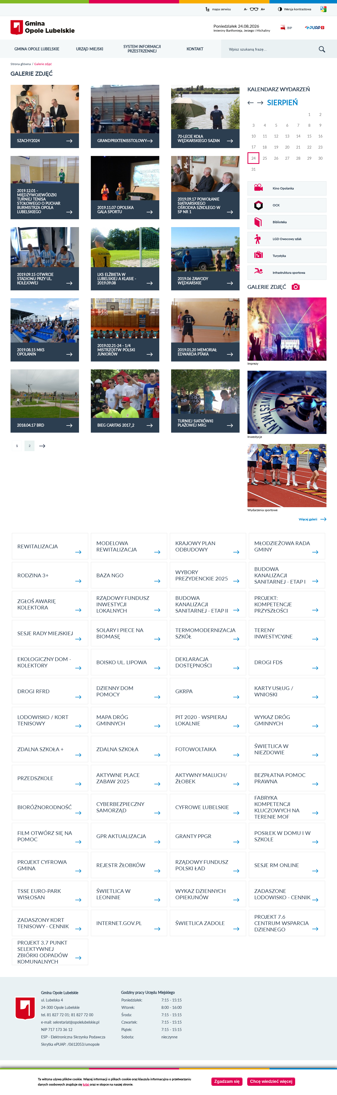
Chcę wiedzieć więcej (271, 1081)
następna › (42, 446)
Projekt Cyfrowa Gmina (42, 865)
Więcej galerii (308, 519)
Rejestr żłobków (120, 865)
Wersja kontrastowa (297, 9)
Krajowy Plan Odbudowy (195, 546)
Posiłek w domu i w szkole (282, 836)
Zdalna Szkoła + (40, 749)
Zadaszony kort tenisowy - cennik (43, 923)
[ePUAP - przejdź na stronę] (314, 31)
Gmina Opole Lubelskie (36, 49)
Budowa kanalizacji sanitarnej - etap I (280, 575)
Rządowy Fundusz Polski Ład (201, 865)
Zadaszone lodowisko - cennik (282, 894)
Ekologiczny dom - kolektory (44, 662)
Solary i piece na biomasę (119, 633)
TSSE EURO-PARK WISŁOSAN (39, 894)
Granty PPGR (193, 836)
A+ (263, 9)
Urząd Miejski (89, 49)
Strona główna (21, 64)
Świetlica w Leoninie (113, 894)
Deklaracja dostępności (193, 662)
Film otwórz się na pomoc (44, 836)
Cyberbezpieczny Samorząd (120, 807)
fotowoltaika (195, 749)
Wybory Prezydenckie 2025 (201, 575)
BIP (289, 28)
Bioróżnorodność (44, 807)
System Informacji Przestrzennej (142, 48)
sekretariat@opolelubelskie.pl (76, 1022)
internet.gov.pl (119, 923)
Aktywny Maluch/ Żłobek (201, 778)
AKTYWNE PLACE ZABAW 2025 (118, 778)
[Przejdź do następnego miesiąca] (260, 103)
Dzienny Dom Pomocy (114, 691)
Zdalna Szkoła (117, 749)
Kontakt (195, 49)
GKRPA (184, 691)
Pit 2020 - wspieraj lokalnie (201, 720)
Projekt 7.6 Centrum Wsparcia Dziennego (281, 922)
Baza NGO (109, 575)
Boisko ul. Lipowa (121, 662)
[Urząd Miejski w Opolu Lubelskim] (43, 28)
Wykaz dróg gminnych (272, 720)
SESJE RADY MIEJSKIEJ (45, 633)
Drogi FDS (268, 662)
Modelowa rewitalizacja (116, 546)
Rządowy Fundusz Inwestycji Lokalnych (122, 604)
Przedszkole (35, 778)
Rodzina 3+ (33, 575)
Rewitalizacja (37, 546)
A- (245, 9)
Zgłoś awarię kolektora (36, 604)
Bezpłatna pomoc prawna (279, 778)
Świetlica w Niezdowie (271, 749)
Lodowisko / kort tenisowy (42, 720)
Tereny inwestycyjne (273, 633)
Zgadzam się (227, 1081)
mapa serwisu (221, 9)
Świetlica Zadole (200, 923)
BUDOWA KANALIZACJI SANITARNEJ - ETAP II (201, 604)
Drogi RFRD (33, 691)
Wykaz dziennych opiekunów (200, 894)
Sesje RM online (276, 865)
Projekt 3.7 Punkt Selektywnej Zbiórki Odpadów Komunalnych (42, 952)
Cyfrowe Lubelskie (202, 807)
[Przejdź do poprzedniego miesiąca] (250, 103)
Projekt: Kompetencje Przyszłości (273, 604)
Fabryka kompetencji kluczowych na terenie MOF (276, 807)
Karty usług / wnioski (273, 691)
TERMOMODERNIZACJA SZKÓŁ (205, 633)
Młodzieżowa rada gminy (282, 546)
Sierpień (282, 102)
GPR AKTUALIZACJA (121, 836)
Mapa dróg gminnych (112, 720)
